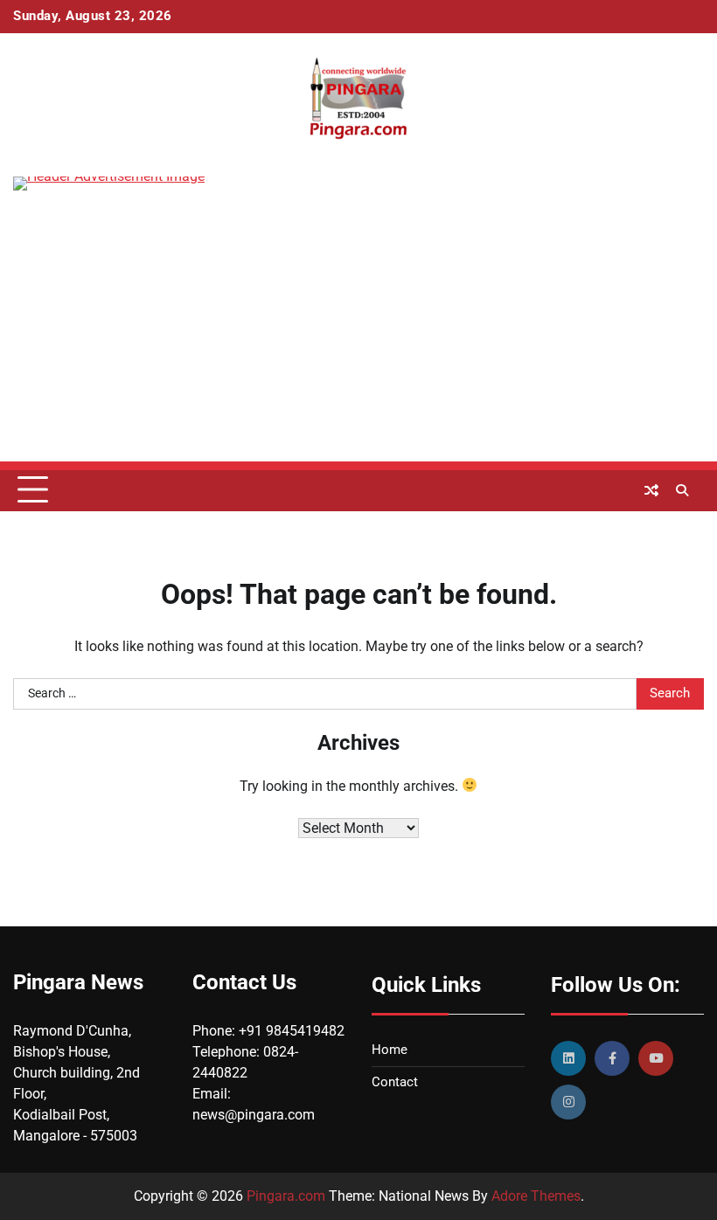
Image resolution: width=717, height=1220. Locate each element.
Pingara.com (286, 1196)
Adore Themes (536, 1196)
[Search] (682, 490)
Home (389, 1050)
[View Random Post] (651, 490)
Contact (395, 1082)
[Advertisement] (358, 339)
